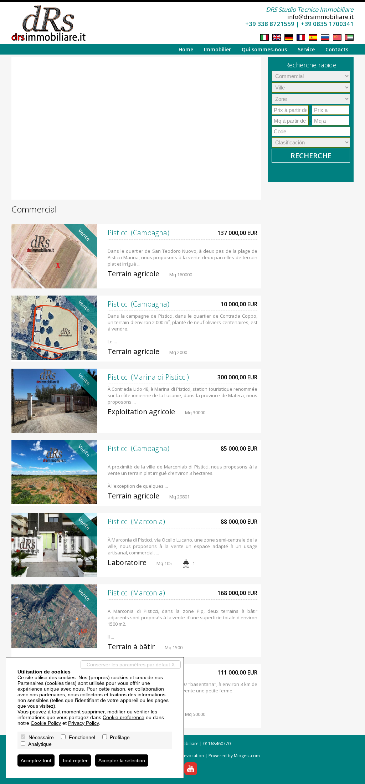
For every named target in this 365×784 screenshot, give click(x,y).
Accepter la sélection (121, 760)
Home (186, 49)
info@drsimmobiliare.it (320, 16)
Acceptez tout (36, 760)
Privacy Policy (83, 723)
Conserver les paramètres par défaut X (131, 664)
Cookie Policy (46, 723)
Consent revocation (184, 756)
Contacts (336, 49)
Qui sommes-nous (264, 49)
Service (306, 49)
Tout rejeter (75, 760)
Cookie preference (123, 717)
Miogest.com (247, 756)
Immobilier (217, 49)
